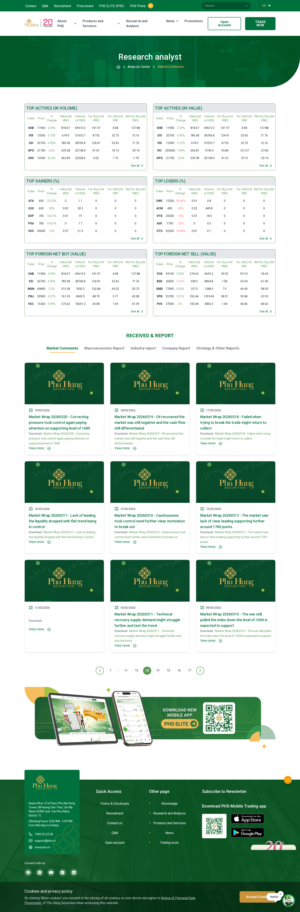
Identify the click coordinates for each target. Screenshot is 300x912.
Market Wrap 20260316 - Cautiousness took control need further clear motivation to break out (149, 521)
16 (179, 670)
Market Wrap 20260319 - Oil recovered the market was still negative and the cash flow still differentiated (149, 422)
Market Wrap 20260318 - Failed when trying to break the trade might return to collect (233, 422)
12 (136, 670)
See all (135, 165)
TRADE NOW (260, 23)
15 (168, 670)
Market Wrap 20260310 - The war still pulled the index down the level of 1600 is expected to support (233, 620)
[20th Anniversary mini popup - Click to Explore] (273, 863)
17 (189, 670)
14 (157, 670)
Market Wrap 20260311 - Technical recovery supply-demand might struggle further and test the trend (147, 620)
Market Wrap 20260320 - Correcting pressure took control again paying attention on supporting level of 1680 (59, 422)
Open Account (224, 23)
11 (126, 670)
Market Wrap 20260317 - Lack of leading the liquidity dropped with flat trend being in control (62, 521)
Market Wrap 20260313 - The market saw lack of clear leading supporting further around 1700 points (234, 521)
